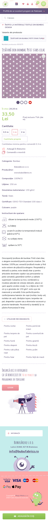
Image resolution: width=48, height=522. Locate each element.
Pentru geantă (32, 340)
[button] (24, 38)
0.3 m (6, 132)
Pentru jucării (31, 349)
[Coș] (37, 4)
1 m (15, 132)
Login (10, 387)
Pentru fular (9, 357)
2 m (23, 132)
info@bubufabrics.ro (24, 451)
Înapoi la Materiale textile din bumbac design (24, 26)
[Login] (28, 4)
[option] (24, 76)
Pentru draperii (10, 345)
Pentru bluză (31, 345)
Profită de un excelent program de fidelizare (23, 11)
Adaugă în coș (25, 516)
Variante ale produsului (12, 32)
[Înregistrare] (32, 4)
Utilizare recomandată (18, 319)
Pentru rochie (10, 326)
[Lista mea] (23, 4)
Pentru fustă (9, 340)
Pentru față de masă (35, 357)
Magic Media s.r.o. (22, 496)
